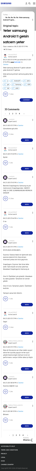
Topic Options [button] (29, 19)
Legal (3, 457)
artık (28, 81)
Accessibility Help (8, 446)
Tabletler (5, 64)
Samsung (18, 84)
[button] (29, 55)
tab (8, 88)
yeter (17, 88)
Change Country (7, 464)
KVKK (3, 461)
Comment (26, 100)
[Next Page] (23, 114)
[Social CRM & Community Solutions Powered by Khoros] (27, 439)
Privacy (4, 454)
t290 (29, 84)
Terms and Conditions (9, 450)
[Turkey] (6, 3)
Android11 (17, 81)
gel (8, 84)
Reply (27, 140)
